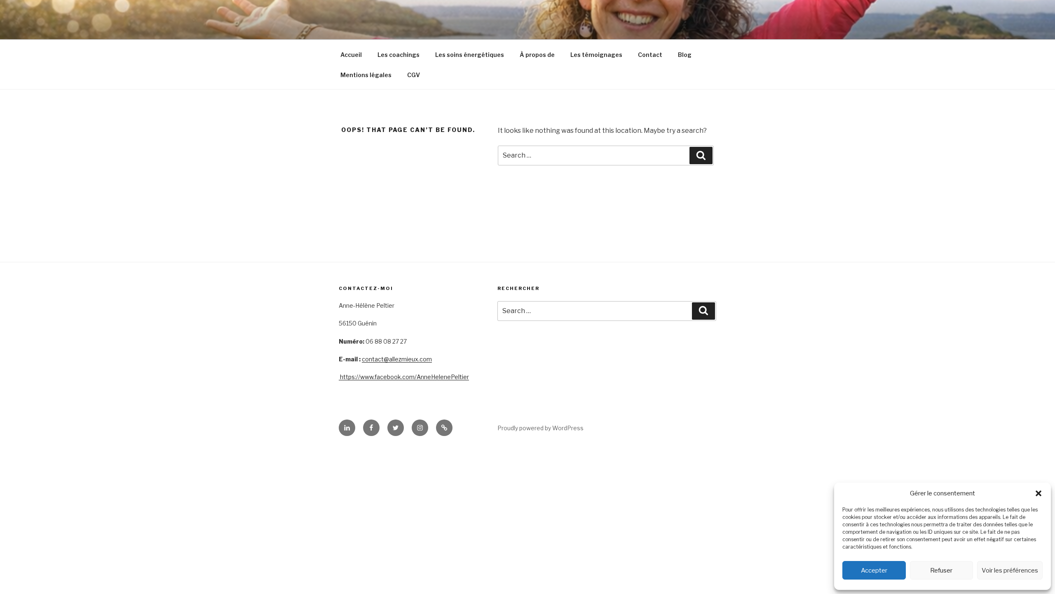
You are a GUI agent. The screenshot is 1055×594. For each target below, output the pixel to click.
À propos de (537, 54)
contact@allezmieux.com (397, 359)
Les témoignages (596, 54)
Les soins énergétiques (469, 54)
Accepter (874, 570)
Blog (685, 54)
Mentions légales (366, 74)
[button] (1038, 493)
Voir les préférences (1010, 570)
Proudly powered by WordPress (540, 427)
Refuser (941, 570)
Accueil (351, 54)
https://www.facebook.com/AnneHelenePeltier (404, 376)
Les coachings (398, 54)
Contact (650, 54)
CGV (413, 74)
